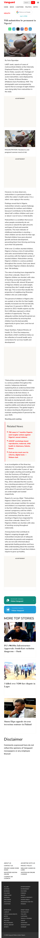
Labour (6, 912)
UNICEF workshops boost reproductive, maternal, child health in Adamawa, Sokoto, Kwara (19, 445)
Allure (6, 887)
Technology (25, 912)
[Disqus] (20, 785)
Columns (7, 893)
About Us (7, 863)
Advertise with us (28, 863)
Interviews (7, 910)
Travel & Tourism (26, 918)
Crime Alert (7, 895)
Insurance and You (27, 901)
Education (7, 901)
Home (6, 7)
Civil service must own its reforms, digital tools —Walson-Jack (18, 454)
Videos (23, 920)
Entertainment (25, 887)
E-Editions (19, 7)
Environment (25, 889)
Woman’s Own (25, 925)
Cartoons (24, 916)
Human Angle (25, 899)
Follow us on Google (24, 12)
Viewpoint (24, 922)
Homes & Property (26, 897)
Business (7, 891)
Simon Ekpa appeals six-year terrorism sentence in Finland (18, 723)
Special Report (9, 925)
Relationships (8, 922)
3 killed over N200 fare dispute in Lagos (19, 685)
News (12, 7)
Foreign (23, 893)
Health (7, 13)
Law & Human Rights (10, 914)
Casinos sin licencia (8, 877)
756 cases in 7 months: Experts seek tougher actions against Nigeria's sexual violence (20, 434)
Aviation (6, 889)
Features (24, 891)
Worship (23, 927)
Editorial (7, 897)
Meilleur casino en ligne (28, 869)
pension (23, 904)
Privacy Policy (26, 866)
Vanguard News (9, 2)
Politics (28, 7)
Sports (6, 927)
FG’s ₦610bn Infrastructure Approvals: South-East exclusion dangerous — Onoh (19, 648)
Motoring (7, 918)
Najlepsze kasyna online (10, 873)
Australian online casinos (28, 873)
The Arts (23, 914)
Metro (35, 7)
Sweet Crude (25, 910)
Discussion (7, 899)
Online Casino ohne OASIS (11, 869)
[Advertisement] (20, 112)
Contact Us (8, 866)
